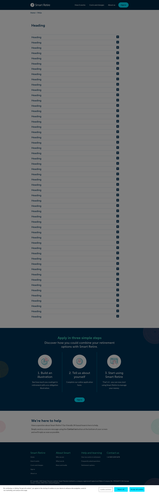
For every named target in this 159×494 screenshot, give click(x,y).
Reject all (121, 489)
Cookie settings (105, 489)
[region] (79, 489)
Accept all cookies (137, 489)
